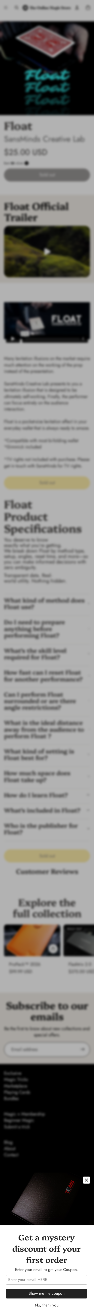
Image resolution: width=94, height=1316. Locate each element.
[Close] (86, 1180)
